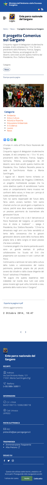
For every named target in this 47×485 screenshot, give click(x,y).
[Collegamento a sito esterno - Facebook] (4, 460)
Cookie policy (38, 478)
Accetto (26, 478)
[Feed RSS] (42, 9)
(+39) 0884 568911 (11, 386)
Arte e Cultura (13, 118)
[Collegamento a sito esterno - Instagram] (12, 460)
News (12, 29)
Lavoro (10, 128)
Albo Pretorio (11, 447)
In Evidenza (12, 125)
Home (5, 29)
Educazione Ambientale (17, 123)
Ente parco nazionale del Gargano (30, 17)
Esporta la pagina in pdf (13, 303)
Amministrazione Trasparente (18, 444)
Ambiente (11, 115)
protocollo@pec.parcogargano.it (17, 432)
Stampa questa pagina (11, 77)
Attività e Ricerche (15, 120)
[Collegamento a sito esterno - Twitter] (8, 460)
